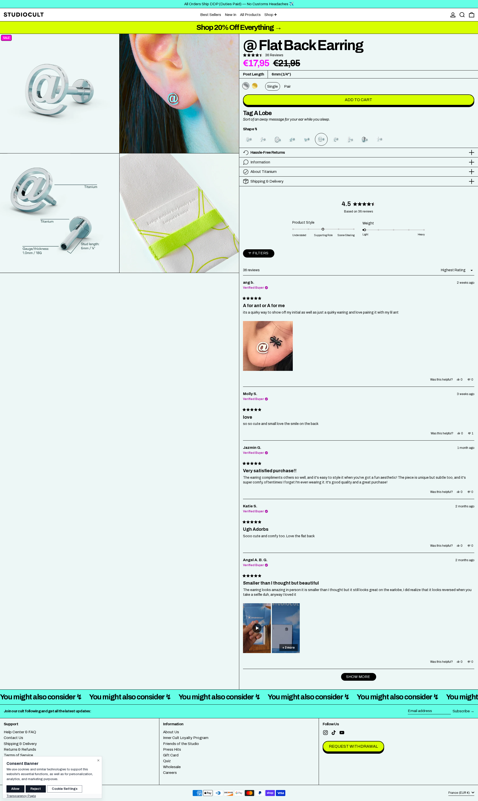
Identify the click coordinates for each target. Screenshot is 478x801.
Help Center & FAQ (20, 732)
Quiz (167, 761)
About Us (171, 732)
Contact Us (13, 738)
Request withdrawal (353, 746)
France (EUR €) (459, 793)
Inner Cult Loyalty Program (185, 738)
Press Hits (172, 749)
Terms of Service (18, 755)
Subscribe (461, 711)
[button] (462, 14)
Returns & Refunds (20, 749)
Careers (170, 773)
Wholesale (172, 767)
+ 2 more (288, 647)
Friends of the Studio (181, 744)
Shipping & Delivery (20, 744)
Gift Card (171, 755)
